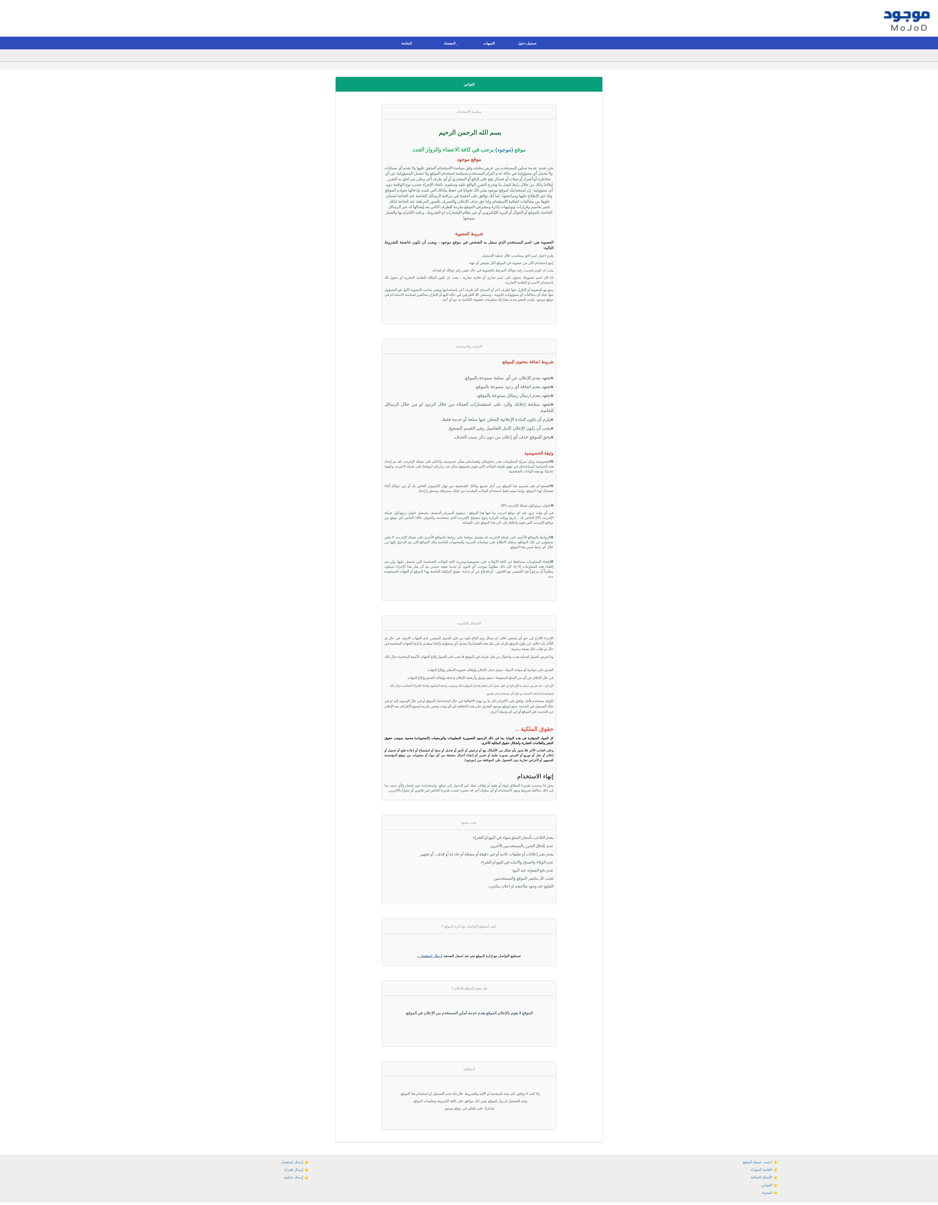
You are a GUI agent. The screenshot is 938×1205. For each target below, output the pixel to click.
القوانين (767, 1185)
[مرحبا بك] (908, 19)
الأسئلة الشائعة (762, 1177)
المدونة (767, 1192)
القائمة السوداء (762, 1170)
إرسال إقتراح (294, 1170)
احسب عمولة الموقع (758, 1162)
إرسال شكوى (294, 1177)
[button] (528, 43)
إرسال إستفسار (431, 956)
